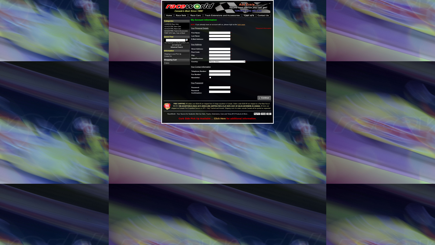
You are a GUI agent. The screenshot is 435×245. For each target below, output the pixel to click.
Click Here (220, 118)
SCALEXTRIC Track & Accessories (176, 31)
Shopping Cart (170, 60)
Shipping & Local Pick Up (172, 54)
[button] (264, 98)
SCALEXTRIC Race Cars (172, 28)
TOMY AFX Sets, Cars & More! (174, 33)
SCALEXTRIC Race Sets (172, 26)
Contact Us (168, 56)
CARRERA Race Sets (171, 24)
